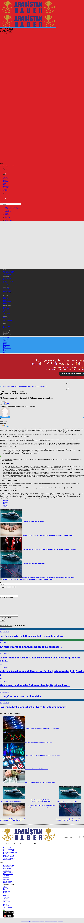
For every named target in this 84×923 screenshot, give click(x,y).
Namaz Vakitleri (7, 290)
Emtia (4, 351)
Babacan (5, 500)
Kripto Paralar (7, 301)
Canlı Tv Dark (7, 278)
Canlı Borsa (6, 288)
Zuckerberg (7, 211)
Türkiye (5, 505)
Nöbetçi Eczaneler (8, 281)
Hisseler (5, 300)
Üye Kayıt (6, 319)
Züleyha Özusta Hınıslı (10, 207)
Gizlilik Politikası (36, 921)
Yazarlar (5, 189)
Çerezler (42, 921)
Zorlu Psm (7, 217)
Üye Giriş (5, 317)
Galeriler (5, 331)
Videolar (5, 187)
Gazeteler (5, 190)
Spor (4, 183)
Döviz (4, 349)
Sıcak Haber (6, 313)
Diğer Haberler (7, 348)
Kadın (4, 184)
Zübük (6, 213)
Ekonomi (5, 181)
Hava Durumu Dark (8, 271)
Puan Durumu (7, 291)
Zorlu (5, 219)
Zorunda (6, 216)
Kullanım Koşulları (52, 921)
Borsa (4, 346)
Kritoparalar (6, 345)
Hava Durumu (10, 852)
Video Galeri (6, 309)
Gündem (5, 180)
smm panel (6, 284)
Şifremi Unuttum (7, 320)
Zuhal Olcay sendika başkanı (12, 208)
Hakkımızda (6, 326)
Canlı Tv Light (7, 274)
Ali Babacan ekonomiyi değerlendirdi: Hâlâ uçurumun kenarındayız (28, 386)
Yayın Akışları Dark (8, 280)
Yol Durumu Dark (8, 272)
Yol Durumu (9, 858)
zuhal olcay (7, 210)
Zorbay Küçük (8, 220)
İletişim (5, 327)
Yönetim (5, 506)
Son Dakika (6, 177)
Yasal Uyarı (60, 921)
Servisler (5, 178)
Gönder (2, 587)
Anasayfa (5, 324)
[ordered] (10, 587)
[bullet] (12, 587)
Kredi (4, 352)
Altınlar (5, 297)
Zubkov (6, 214)
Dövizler (5, 298)
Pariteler (5, 303)
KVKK (46, 921)
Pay (4, 503)
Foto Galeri (6, 186)
